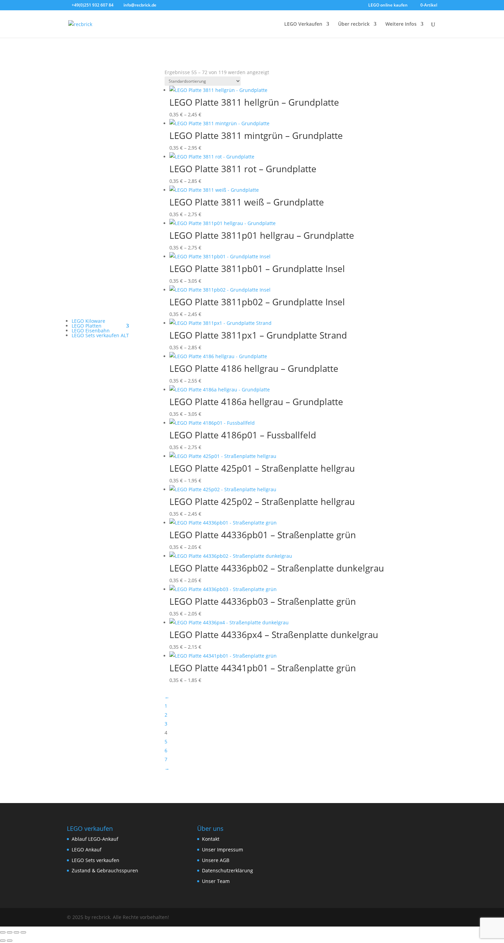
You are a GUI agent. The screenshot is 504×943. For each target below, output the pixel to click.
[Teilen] (16, 932)
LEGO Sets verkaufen (95, 860)
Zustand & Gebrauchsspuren (105, 870)
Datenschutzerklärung (227, 870)
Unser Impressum (222, 849)
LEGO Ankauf (86, 849)
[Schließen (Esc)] (23, 932)
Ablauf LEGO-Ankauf (95, 839)
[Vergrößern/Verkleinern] (2, 932)
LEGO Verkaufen (303, 24)
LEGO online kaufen (388, 5)
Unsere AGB (215, 860)
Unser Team (216, 881)
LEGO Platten (86, 325)
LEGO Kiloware (88, 321)
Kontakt (210, 839)
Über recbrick (354, 24)
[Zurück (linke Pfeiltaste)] (2, 941)
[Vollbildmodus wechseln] (9, 932)
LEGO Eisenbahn (91, 330)
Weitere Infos (401, 24)
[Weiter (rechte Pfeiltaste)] (9, 941)
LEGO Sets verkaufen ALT (100, 335)
